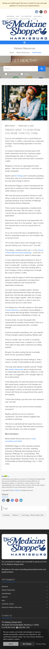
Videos (26, 74)
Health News (13, 74)
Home (12, 52)
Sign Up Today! (25, 19)
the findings (18, 176)
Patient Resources (23, 52)
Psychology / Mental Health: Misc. (32, 515)
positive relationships (15, 369)
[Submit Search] (42, 68)
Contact (5, 597)
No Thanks (27, 644)
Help (17, 16)
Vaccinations (6, 593)
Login (35, 19)
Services (5, 586)
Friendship (6, 515)
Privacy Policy (41, 644)
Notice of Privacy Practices (12, 607)
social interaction (13, 310)
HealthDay (16, 490)
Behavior (15, 515)
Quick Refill (38, 16)
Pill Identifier (26, 16)
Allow (11, 644)
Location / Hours (12, 19)
